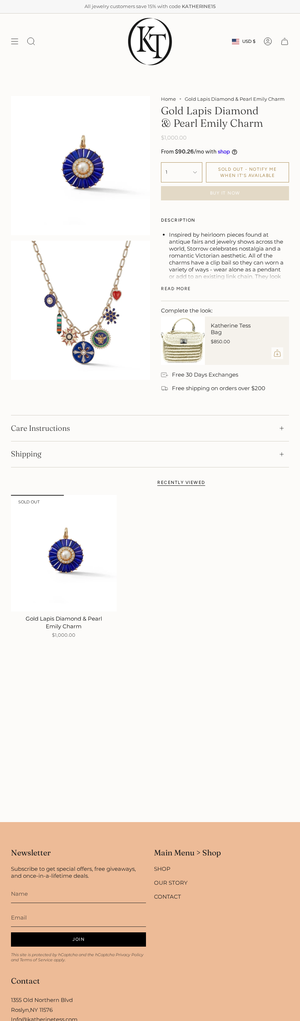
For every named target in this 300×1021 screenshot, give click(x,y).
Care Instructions (40, 428)
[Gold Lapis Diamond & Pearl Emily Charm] (64, 553)
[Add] (277, 353)
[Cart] (284, 41)
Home (168, 99)
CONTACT (167, 896)
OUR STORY (171, 882)
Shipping (26, 453)
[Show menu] (14, 41)
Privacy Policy (129, 954)
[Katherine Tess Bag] (183, 341)
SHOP (162, 868)
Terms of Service (36, 959)
